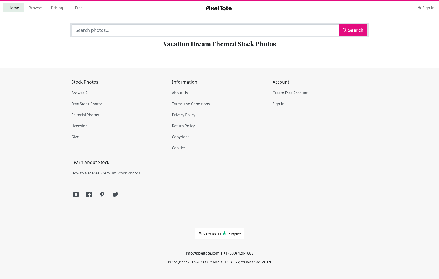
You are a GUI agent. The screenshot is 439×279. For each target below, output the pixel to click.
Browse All (80, 92)
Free (79, 7)
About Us (180, 92)
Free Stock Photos (87, 103)
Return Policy (183, 125)
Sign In (428, 7)
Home (13, 7)
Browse (35, 7)
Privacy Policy (183, 114)
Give (75, 136)
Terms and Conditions (191, 103)
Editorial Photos (85, 114)
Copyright (180, 136)
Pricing (57, 7)
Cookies (179, 147)
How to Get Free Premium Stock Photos (105, 173)
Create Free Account (290, 92)
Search (355, 30)
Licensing (79, 125)
